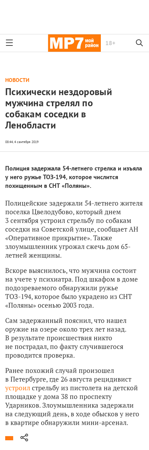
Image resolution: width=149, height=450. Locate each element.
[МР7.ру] (74, 43)
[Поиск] (139, 43)
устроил (17, 387)
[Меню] (9, 43)
